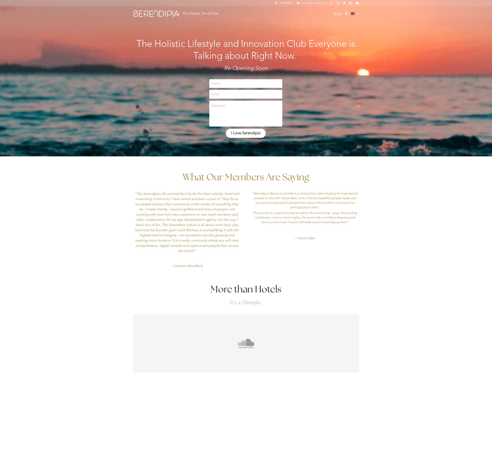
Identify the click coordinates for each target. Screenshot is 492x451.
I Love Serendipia (245, 133)
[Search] (346, 13)
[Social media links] (331, 3)
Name (215, 83)
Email (215, 94)
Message (218, 106)
